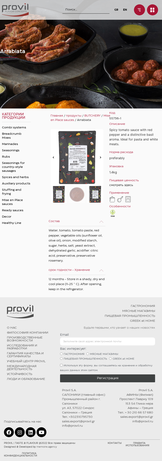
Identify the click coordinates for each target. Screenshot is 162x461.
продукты (73, 115)
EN (125, 10)
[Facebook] (9, 432)
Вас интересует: (73, 348)
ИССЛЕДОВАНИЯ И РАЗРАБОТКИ (22, 347)
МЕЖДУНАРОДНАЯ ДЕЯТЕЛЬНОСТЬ (22, 368)
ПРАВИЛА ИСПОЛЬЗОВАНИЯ (137, 444)
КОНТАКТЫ (115, 443)
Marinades (10, 144)
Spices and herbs (15, 177)
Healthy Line (11, 223)
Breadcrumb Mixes (12, 136)
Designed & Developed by (30, 447)
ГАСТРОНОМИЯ (143, 306)
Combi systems (14, 127)
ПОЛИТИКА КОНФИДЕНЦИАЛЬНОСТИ (20, 454)
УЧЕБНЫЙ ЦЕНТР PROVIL (26, 361)
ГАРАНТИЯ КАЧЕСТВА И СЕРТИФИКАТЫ (25, 355)
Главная (57, 115)
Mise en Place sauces (12, 202)
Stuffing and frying (11, 192)
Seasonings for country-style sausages (13, 167)
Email (64, 334)
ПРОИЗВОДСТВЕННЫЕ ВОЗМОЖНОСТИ (24, 339)
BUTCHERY (92, 115)
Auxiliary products (16, 183)
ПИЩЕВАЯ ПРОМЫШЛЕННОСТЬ (130, 316)
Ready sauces (12, 210)
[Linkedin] (31, 432)
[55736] (77, 157)
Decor (6, 216)
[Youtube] (41, 432)
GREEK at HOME (142, 321)
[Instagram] (20, 432)
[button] (53, 157)
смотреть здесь (121, 185)
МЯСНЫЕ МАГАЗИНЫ (138, 311)
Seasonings (10, 150)
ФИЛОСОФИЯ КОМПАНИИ (27, 332)
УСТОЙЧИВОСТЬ (19, 374)
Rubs (6, 156)
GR (116, 10)
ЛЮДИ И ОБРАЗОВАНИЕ (26, 379)
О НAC (12, 327)
